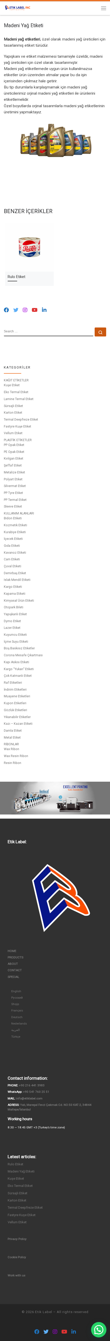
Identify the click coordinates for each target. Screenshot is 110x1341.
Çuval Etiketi (12, 566)
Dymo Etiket (12, 621)
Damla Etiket (13, 730)
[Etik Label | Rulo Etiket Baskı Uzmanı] (17, 8)
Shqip (15, 1004)
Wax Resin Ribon (16, 756)
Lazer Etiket (12, 628)
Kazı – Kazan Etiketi (18, 724)
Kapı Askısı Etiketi (16, 662)
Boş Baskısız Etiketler (19, 648)
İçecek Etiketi (13, 539)
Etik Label (43, 1312)
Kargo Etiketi (13, 587)
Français (17, 1010)
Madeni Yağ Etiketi (21, 1171)
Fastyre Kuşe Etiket (17, 426)
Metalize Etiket (14, 472)
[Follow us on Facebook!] (6, 310)
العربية (15, 1030)
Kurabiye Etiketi (15, 532)
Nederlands (19, 1023)
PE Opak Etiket (14, 452)
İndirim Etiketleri (15, 689)
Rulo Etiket (16, 276)
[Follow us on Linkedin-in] (44, 310)
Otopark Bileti (13, 607)
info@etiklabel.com (29, 1098)
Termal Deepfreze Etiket (21, 419)
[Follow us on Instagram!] (25, 310)
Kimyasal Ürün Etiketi (19, 600)
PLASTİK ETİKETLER (18, 440)
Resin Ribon (12, 763)
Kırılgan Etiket (13, 458)
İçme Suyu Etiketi (16, 641)
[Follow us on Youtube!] (35, 310)
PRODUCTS (15, 957)
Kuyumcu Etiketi (15, 635)
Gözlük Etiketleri (15, 710)
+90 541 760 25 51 (36, 1092)
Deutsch (17, 1017)
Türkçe (15, 1036)
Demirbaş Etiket (15, 573)
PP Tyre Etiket (13, 493)
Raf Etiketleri (13, 682)
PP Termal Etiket (15, 500)
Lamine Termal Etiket (19, 399)
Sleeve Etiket (13, 506)
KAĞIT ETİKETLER (16, 380)
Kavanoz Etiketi (15, 552)
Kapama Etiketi (14, 593)
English (16, 991)
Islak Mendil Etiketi (17, 580)
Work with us (16, 1275)
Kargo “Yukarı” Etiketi (19, 669)
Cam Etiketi (12, 559)
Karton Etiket (13, 412)
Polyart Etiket (13, 479)
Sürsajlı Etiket (13, 406)
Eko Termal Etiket (16, 392)
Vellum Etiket (13, 433)
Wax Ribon (11, 749)
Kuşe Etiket (12, 385)
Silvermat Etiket (15, 486)
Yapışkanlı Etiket (15, 614)
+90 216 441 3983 (32, 1085)
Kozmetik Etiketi (15, 525)
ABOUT (13, 964)
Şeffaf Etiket (13, 465)
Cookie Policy (17, 1257)
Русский (17, 997)
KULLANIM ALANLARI (19, 513)
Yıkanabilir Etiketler (17, 717)
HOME (12, 951)
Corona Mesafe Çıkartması (23, 655)
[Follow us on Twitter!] (15, 310)
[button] (98, 1329)
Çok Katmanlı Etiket (18, 676)
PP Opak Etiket (14, 445)
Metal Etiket (12, 737)
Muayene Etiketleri (17, 696)
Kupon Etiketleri (15, 703)
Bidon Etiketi (13, 518)
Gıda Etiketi (12, 546)
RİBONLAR (11, 744)
